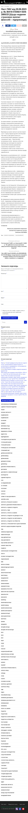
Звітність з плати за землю (9, 512)
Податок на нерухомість (8, 716)
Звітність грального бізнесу (9, 502)
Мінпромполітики (6, 602)
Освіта (3, 678)
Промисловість (5, 733)
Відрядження (5, 436)
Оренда (3, 673)
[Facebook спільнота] (20, 808)
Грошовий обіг (5, 450)
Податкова (4, 714)
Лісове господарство (7, 556)
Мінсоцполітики (5, 616)
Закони (3, 491)
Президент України (6, 730)
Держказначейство (6, 453)
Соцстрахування (6, 754)
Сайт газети (3, 804)
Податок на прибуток (7, 719)
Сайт (2, 304)
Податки (3, 711)
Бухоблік (3, 420)
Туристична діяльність (8, 779)
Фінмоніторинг (5, 790)
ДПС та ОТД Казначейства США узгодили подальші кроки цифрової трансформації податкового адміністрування (13, 353)
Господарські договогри (8, 439)
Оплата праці (5, 670)
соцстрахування (19, 235)
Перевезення (5, 703)
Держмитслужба (6, 461)
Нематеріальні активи (7, 654)
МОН (2, 635)
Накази (3, 648)
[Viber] (17, 808)
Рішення (3, 741)
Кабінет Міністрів (6, 545)
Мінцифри (4, 624)
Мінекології (4, 580)
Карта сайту (22, 804)
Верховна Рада (5, 426)
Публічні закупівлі (6, 735)
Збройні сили (5, 499)
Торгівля (3, 765)
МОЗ (2, 632)
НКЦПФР (3, 665)
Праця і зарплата (6, 727)
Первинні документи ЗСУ (8, 700)
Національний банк (6, 651)
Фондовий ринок (6, 795)
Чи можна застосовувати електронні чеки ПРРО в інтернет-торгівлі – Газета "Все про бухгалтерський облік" (13, 390)
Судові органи (5, 762)
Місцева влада (5, 627)
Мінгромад (4, 575)
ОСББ (2, 676)
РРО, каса (4, 749)
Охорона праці (5, 686)
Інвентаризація (5, 534)
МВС (2, 561)
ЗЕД (2, 529)
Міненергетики (5, 586)
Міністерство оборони (7, 591)
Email (3, 297)
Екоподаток (4, 474)
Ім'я (2, 291)
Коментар (4, 273)
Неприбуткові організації (8, 657)
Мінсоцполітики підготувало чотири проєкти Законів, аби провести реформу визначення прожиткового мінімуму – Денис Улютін (13, 338)
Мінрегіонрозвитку (6, 610)
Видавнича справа (6, 431)
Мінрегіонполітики (6, 608)
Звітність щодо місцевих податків (11, 526)
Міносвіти (4, 597)
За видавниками (6, 483)
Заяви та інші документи (8, 496)
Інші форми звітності (7, 542)
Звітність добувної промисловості (11, 504)
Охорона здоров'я (6, 684)
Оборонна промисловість (8, 667)
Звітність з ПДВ (5, 510)
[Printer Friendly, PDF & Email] (14, 29)
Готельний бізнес (6, 442)
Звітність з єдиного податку (9, 507)
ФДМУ (2, 782)
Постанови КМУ (5, 724)
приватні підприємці (9, 235)
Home (2, 6)
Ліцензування (5, 559)
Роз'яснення (4, 744)
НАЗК (2, 646)
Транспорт (4, 768)
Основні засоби (5, 681)
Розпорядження (5, 746)
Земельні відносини (7, 532)
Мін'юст (3, 570)
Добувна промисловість (8, 466)
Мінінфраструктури (6, 589)
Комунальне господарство (9, 551)
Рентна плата (5, 738)
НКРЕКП (3, 662)
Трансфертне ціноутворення (9, 771)
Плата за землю (5, 708)
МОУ (2, 638)
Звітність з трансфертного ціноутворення (13, 523)
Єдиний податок (6, 477)
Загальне (3, 488)
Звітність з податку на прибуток (10, 521)
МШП (2, 640)
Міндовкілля (4, 578)
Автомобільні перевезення (9, 404)
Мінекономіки (5, 583)
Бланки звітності (6, 412)
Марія (2, 363)
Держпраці (4, 464)
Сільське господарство (8, 752)
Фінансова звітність (7, 784)
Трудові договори (6, 776)
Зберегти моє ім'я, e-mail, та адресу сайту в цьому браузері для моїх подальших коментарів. (14, 312)
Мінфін (3, 621)
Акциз (3, 409)
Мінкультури (4, 594)
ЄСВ (2, 480)
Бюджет (3, 423)
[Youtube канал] (23, 808)
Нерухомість (4, 659)
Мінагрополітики (6, 572)
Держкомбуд (4, 455)
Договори (4, 469)
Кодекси (3, 548)
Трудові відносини (6, 773)
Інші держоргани (6, 537)
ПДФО (2, 692)
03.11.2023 (3, 22)
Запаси (3, 493)
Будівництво (4, 415)
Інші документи (5, 540)
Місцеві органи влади (7, 629)
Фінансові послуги (6, 787)
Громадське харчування (8, 447)
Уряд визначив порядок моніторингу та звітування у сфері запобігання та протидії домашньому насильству (13, 343)
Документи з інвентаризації (9, 472)
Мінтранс (3, 618)
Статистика (4, 757)
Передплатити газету (13, 804)
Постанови (4, 722)
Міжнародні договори (7, 567)
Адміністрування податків (8, 406)
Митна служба (5, 564)
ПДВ (2, 689)
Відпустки (4, 434)
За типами (7, 6)
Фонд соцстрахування (7, 792)
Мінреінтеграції (5, 613)
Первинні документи (7, 697)
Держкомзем (4, 458)
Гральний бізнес (6, 445)
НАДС (2, 643)
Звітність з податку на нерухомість (11, 518)
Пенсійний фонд (5, 695)
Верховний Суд (5, 428)
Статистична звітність (7, 760)
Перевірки (4, 705)
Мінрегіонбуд (5, 605)
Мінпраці (3, 599)
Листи (11, 6)
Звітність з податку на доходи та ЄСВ (12, 515)
